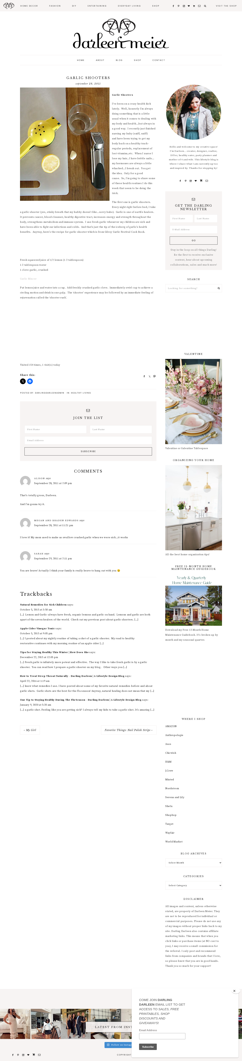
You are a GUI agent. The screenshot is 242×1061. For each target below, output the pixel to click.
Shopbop (171, 815)
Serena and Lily (174, 797)
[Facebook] (180, 180)
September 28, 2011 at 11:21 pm (53, 525)
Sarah (39, 553)
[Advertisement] (84, 246)
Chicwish (170, 753)
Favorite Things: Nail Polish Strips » (129, 730)
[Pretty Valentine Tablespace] (193, 443)
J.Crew (169, 770)
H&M (168, 761)
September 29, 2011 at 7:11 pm (53, 558)
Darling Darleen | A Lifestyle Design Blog (121, 33)
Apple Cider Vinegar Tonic (37, 628)
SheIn (169, 806)
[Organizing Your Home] (193, 549)
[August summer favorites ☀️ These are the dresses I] (15, 1024)
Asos (168, 744)
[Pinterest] (185, 180)
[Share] (143, 376)
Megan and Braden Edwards (56, 520)
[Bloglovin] (195, 180)
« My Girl (30, 730)
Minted (169, 779)
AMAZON (171, 726)
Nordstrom (172, 788)
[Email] (206, 180)
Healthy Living (81, 392)
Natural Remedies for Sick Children (43, 604)
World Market (173, 841)
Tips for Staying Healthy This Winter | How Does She (54, 652)
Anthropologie (174, 735)
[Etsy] (201, 180)
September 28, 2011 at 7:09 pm (53, 483)
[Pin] (153, 376)
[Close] (236, 991)
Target (169, 824)
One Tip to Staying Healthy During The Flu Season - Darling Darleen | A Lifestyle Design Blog (80, 700)
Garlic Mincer (28, 278)
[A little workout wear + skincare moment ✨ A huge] (45, 1024)
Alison (39, 478)
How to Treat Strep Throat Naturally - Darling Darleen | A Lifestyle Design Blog (72, 676)
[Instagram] (190, 180)
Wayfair (170, 832)
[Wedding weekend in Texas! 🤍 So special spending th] (76, 1024)
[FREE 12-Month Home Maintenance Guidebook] (193, 625)
